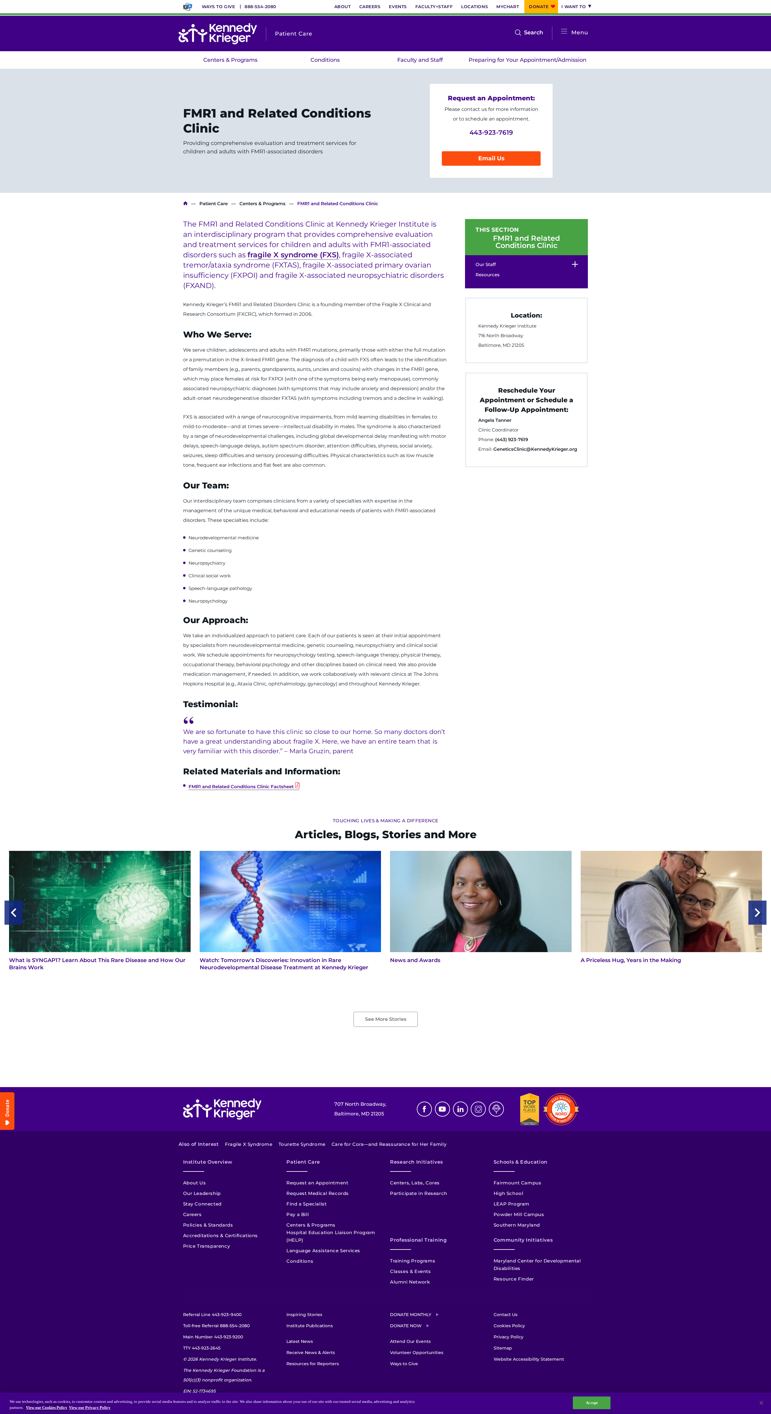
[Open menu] (564, 31)
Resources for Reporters (312, 1363)
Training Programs (412, 1261)
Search (533, 33)
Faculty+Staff (434, 6)
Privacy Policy (508, 1337)
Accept (592, 1402)
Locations (474, 6)
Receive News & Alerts (310, 1352)
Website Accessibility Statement (529, 1359)
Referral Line (212, 1314)
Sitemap (503, 1348)
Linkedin (460, 1109)
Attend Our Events (410, 1341)
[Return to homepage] (218, 33)
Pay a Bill (297, 1214)
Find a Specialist (306, 1204)
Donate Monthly (410, 1314)
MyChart (507, 6)
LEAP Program (511, 1204)
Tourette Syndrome (302, 1144)
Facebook (424, 1109)
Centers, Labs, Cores (415, 1183)
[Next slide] (757, 913)
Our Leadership (202, 1193)
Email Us (491, 158)
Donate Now (406, 1325)
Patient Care (213, 203)
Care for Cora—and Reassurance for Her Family (389, 1144)
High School (508, 1193)
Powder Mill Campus (519, 1214)
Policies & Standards (208, 1225)
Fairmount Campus (518, 1183)
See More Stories (385, 1019)
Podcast (496, 1109)
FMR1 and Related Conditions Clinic (526, 242)
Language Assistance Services (323, 1250)
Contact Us (505, 1314)
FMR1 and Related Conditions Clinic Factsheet (241, 786)
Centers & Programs (230, 60)
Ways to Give (218, 6)
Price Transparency (206, 1246)
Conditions (325, 60)
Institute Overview (208, 1162)
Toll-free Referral (216, 1325)
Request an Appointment (317, 1183)
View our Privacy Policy (90, 1407)
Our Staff (486, 264)
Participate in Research (418, 1193)
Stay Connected (202, 1204)
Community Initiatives (523, 1240)
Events (398, 6)
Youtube (442, 1109)
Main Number (213, 1337)
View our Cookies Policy (46, 1407)
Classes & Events (410, 1271)
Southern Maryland (517, 1225)
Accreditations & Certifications (220, 1235)
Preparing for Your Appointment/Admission (527, 60)
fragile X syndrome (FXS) (293, 254)
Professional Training (418, 1240)
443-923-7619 (491, 132)
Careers (370, 6)
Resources (488, 274)
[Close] (761, 1402)
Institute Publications (309, 1325)
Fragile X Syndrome (249, 1144)
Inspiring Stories (304, 1314)
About (342, 6)
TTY (201, 1348)
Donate (538, 6)
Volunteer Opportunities (416, 1352)
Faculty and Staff (420, 60)
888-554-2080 (260, 6)
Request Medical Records (317, 1193)
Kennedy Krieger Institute (185, 203)
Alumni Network (410, 1282)
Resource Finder (514, 1279)
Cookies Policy (509, 1325)
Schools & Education (521, 1162)
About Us (194, 1183)
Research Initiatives (416, 1162)
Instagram (478, 1109)
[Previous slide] (14, 913)
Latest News (299, 1341)
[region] (385, 1403)
